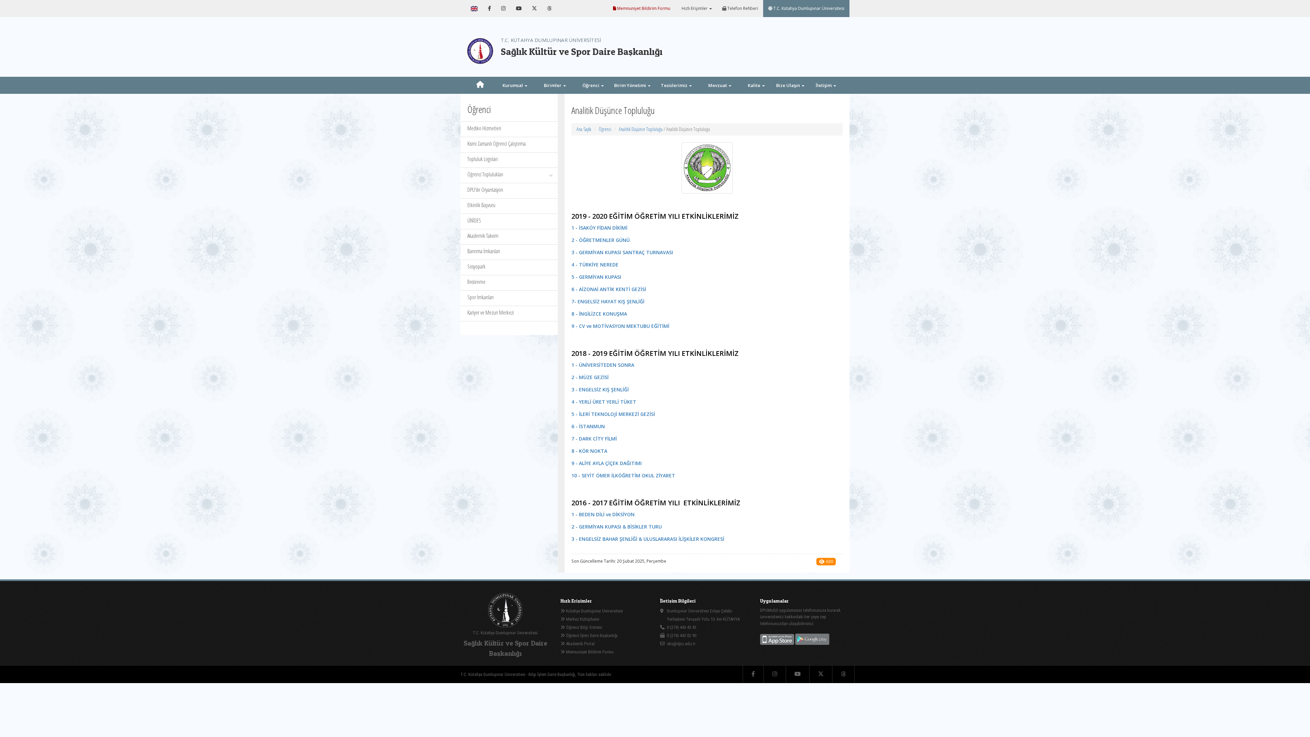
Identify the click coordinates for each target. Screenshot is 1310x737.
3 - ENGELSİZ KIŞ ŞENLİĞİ (600, 389)
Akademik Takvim (482, 236)
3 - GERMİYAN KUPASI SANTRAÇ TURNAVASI (622, 252)
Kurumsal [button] (513, 85)
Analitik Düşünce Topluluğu (641, 129)
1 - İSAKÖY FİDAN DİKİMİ (599, 228)
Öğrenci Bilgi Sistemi (583, 627)
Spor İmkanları (480, 297)
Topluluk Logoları (482, 159)
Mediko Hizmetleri (484, 128)
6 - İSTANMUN (588, 426)
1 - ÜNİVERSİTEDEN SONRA (602, 365)
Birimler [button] (553, 85)
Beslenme (476, 282)
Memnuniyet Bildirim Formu (643, 8)
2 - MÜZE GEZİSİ (590, 377)
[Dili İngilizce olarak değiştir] (474, 8)
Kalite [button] (754, 85)
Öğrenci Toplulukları (485, 174)
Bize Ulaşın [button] (788, 85)
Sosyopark (476, 266)
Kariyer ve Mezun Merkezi (490, 312)
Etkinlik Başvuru (481, 205)
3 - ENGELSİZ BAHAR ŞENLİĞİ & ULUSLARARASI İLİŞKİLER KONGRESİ (647, 539)
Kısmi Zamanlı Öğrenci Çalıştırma (496, 143)
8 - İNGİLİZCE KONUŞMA (599, 313)
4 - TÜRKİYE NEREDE (594, 264)
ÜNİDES (474, 220)
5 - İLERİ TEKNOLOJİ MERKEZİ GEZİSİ (613, 414)
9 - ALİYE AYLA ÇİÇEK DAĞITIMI (606, 463)
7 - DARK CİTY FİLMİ (594, 438)
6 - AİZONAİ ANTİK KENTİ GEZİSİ (608, 289)
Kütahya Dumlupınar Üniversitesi (594, 610)
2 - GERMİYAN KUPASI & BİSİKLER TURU (616, 526)
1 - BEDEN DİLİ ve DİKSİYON (603, 514)
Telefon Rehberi (742, 8)
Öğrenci (605, 129)
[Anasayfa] (480, 85)
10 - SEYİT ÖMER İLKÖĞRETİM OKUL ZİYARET (623, 475)
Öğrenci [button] (591, 85)
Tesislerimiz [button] (674, 85)
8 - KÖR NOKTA (589, 451)
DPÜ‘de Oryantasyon (485, 189)
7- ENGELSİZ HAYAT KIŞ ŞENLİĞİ (607, 301)
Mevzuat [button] (718, 85)
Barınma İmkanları (483, 251)
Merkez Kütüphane (582, 619)
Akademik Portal (580, 643)
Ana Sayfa (584, 129)
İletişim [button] (824, 85)
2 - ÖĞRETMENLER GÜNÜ (600, 240)
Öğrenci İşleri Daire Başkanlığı (591, 635)
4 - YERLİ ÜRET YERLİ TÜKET (603, 402)
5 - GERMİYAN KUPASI (596, 277)
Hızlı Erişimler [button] (695, 8)
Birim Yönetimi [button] (630, 85)
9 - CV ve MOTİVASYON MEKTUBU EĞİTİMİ (620, 326)
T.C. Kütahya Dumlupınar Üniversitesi (808, 8)
